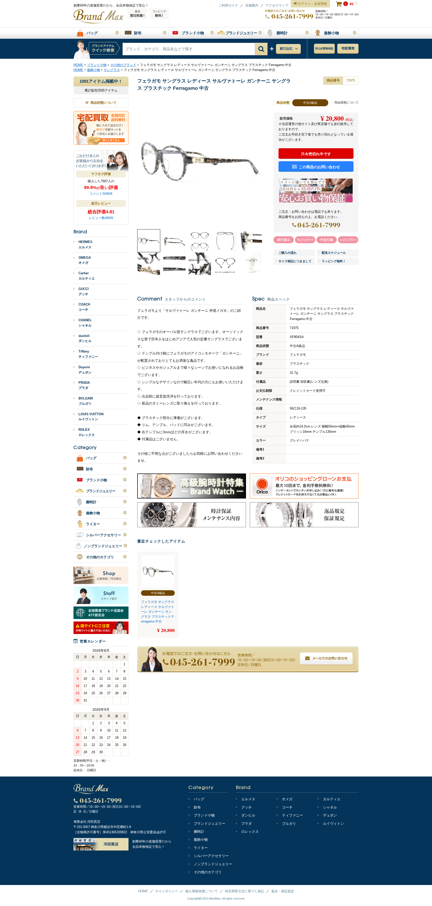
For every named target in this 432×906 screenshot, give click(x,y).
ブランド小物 (204, 815)
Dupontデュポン (85, 370)
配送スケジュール (333, 252)
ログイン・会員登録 (312, 3)
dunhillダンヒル (85, 338)
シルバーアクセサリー (211, 856)
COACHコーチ (84, 307)
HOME (143, 891)
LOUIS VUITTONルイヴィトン (91, 416)
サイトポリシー (166, 891)
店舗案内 (251, 5)
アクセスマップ (277, 5)
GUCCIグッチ (83, 291)
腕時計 (199, 831)
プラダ (246, 823)
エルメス (248, 799)
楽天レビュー (101, 203)
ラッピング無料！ (333, 261)
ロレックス (250, 831)
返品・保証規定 (282, 891)
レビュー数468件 (101, 218)
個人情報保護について (201, 891)
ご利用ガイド (228, 5)
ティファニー (292, 815)
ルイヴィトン (333, 823)
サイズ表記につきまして (295, 261)
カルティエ (331, 799)
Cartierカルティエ (86, 276)
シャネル (330, 807)
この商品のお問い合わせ (319, 167)
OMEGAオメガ (84, 260)
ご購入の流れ (287, 252)
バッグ (199, 799)
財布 (197, 807)
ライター (201, 848)
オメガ (287, 799)
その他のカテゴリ (208, 872)
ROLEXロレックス (86, 432)
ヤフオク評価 (101, 174)
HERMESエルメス (85, 244)
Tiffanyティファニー (88, 354)
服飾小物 (201, 839)
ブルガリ (289, 823)
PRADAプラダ (84, 385)
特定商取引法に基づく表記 (244, 891)
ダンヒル (248, 815)
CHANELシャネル (85, 322)
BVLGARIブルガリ (85, 401)
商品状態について (346, 102)
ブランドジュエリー (209, 823)
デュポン (330, 815)
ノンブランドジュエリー (213, 864)
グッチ (246, 807)
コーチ (287, 807)
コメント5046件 (101, 193)
